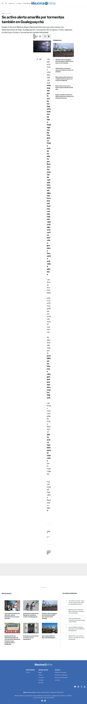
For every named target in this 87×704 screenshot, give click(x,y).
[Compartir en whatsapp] (40, 36)
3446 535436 (45, 692)
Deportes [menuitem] (41, 682)
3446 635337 (60, 692)
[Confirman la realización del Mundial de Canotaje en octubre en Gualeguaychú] (31, 605)
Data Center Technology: (45, 701)
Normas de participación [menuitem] (61, 677)
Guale (3, 13)
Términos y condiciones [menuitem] (61, 675)
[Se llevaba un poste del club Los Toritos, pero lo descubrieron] (31, 628)
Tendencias (11, 3)
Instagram (78, 687)
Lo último (18, 3)
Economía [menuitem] (41, 677)
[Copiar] (37, 36)
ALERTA (9, 13)
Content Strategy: (42, 701)
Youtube (85, 687)
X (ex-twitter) (82, 687)
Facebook (75, 687)
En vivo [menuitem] (28, 672)
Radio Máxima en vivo (29, 3)
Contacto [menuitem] (57, 680)
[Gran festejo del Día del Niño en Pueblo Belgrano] (49, 628)
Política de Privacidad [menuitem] (60, 672)
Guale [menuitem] (40, 672)
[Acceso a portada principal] (43, 3)
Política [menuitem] (40, 675)
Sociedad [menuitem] (41, 680)
